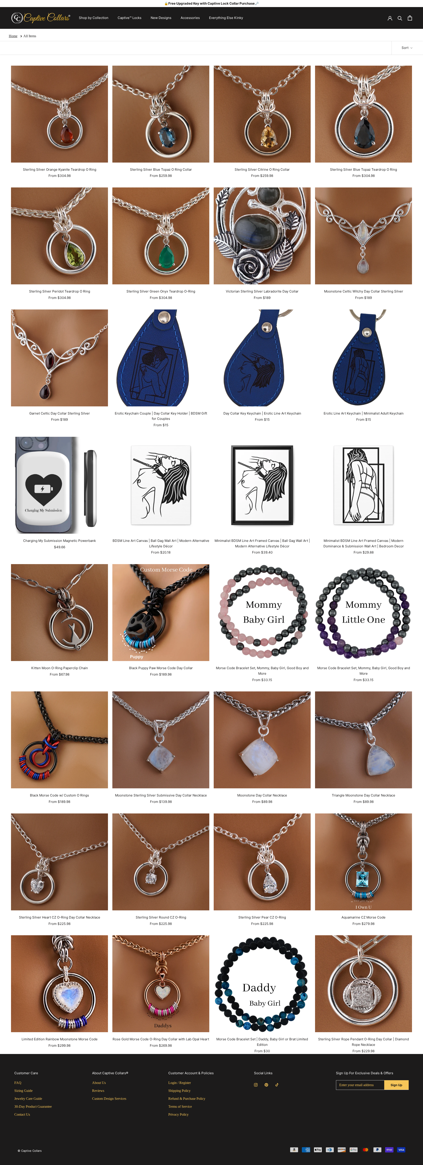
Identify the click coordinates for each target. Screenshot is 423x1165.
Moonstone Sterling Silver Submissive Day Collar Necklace (161, 795)
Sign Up (396, 1085)
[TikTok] (277, 1084)
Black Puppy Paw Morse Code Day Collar (161, 668)
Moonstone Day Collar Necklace (262, 795)
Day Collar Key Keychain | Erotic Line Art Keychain (262, 413)
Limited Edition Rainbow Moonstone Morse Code (60, 1039)
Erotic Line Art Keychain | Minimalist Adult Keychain (364, 413)
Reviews (98, 1091)
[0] (410, 17)
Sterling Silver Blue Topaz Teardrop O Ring (363, 169)
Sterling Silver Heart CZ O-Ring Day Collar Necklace (59, 917)
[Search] (400, 18)
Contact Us (22, 1114)
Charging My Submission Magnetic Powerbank (59, 541)
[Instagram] (256, 1084)
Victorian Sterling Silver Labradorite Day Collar (262, 291)
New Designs (161, 18)
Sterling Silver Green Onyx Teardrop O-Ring (160, 291)
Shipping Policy (179, 1091)
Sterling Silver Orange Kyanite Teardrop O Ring (59, 169)
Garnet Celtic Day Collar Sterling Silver (59, 413)
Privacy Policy (178, 1114)
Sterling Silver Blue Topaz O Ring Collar (161, 169)
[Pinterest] (266, 1084)
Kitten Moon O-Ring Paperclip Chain (59, 668)
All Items (29, 36)
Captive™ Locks (129, 18)
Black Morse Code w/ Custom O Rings (59, 795)
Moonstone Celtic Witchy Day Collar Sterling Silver (363, 291)
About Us (99, 1083)
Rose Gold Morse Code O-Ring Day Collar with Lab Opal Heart (161, 1039)
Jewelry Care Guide (28, 1098)
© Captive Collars (30, 1150)
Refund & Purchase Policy (186, 1098)
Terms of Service (180, 1106)
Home (13, 36)
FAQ (17, 1083)
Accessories (190, 18)
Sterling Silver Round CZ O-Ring (161, 917)
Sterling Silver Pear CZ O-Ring (262, 917)
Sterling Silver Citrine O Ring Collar (262, 169)
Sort (405, 48)
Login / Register (179, 1083)
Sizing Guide (23, 1091)
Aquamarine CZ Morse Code (363, 917)
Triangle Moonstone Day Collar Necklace (363, 795)
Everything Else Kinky (226, 18)
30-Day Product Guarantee (33, 1106)
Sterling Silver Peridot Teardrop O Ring (59, 291)
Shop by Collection (93, 18)
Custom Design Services (109, 1098)
